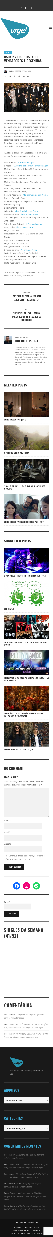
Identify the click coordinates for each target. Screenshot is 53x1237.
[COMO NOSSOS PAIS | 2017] (22, 404)
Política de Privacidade (20, 1070)
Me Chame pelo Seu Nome (35, 194)
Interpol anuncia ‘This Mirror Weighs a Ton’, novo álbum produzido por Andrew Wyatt (25, 1196)
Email (7, 832)
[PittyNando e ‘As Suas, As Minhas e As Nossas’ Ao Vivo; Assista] (26, 662)
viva (32, 276)
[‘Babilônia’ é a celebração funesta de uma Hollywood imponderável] (22, 698)
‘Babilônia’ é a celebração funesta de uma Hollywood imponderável (23, 714)
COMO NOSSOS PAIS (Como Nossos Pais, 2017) (24, 521)
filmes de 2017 (36, 272)
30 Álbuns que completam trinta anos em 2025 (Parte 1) (25, 643)
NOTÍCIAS (8, 53)
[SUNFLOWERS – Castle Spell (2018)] (22, 734)
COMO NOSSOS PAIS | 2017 (15, 419)
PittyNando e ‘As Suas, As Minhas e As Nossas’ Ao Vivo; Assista (26, 679)
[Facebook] (21, 8)
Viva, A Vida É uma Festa (26, 211)
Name (7, 820)
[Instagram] (25, 8)
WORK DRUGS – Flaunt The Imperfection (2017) (25, 575)
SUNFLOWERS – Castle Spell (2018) (19, 749)
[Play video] (17, 662)
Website (7, 844)
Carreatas (9, 608)
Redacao (8, 1014)
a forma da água (13, 272)
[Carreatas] (22, 593)
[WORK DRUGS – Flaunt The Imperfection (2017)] (22, 560)
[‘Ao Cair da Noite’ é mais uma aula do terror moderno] (22, 471)
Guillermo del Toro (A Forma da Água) (31, 165)
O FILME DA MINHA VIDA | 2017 (16, 452)
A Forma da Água (26, 162)
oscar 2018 (26, 276)
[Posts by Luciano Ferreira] (5, 71)
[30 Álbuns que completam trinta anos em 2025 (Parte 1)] (22, 627)
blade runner (25, 272)
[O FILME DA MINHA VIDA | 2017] (22, 437)
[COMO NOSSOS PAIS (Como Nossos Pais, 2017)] (22, 506)
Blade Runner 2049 (29, 214)
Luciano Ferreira (15, 71)
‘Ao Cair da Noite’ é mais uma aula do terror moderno (24, 487)
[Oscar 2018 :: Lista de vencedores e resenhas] (26, 97)
